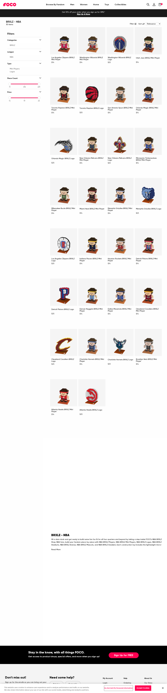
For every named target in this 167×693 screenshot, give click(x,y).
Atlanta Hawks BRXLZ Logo (91, 410)
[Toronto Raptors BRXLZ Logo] (91, 91)
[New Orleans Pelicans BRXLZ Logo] (120, 141)
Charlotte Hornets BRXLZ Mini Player (92, 360)
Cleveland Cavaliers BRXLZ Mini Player (147, 310)
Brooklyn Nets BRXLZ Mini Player (146, 360)
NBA (11, 57)
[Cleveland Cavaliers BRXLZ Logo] (63, 342)
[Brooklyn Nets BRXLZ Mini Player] (148, 342)
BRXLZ (12, 45)
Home (96, 4)
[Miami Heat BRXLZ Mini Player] (91, 191)
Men (72, 4)
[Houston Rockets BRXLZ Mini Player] (120, 241)
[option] (83, 13)
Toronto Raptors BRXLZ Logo (92, 108)
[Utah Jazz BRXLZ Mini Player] (148, 40)
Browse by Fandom (55, 4)
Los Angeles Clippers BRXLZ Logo (62, 260)
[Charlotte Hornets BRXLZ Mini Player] (91, 342)
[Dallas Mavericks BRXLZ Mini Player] (120, 292)
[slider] (9, 84)
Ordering (127, 683)
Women (83, 4)
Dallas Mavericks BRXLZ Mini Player (119, 310)
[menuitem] (55, 4)
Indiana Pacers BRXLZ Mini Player (91, 260)
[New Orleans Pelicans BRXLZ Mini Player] (91, 141)
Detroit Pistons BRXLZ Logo (62, 309)
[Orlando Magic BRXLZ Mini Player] (148, 91)
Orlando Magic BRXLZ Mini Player (147, 109)
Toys (107, 4)
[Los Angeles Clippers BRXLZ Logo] (63, 241)
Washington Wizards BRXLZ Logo (119, 58)
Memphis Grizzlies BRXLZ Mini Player (120, 209)
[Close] (163, 688)
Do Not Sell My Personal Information (118, 688)
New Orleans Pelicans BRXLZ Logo (120, 159)
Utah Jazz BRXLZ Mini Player (148, 58)
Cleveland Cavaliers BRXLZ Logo (62, 360)
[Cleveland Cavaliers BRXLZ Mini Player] (148, 292)
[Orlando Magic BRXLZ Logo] (63, 141)
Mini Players (15, 69)
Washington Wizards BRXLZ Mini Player (91, 58)
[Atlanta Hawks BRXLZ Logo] (91, 392)
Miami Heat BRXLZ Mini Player (92, 209)
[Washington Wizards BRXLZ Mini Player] (91, 40)
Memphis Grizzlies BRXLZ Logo (148, 209)
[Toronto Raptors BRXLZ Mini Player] (63, 91)
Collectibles (120, 4)
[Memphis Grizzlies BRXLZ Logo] (148, 191)
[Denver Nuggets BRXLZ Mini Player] (91, 292)
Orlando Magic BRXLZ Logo (62, 158)
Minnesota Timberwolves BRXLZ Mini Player (146, 159)
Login (105, 683)
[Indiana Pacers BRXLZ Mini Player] (91, 241)
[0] (159, 4)
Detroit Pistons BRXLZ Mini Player (146, 260)
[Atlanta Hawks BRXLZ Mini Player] (63, 392)
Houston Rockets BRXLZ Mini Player (119, 260)
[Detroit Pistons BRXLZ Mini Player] (148, 241)
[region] (83, 688)
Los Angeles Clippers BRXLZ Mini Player (62, 58)
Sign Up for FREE (123, 655)
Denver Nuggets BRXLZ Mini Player (91, 310)
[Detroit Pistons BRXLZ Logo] (63, 292)
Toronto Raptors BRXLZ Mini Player (62, 109)
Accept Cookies (143, 688)
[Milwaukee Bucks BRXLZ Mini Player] (63, 191)
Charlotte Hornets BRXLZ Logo (120, 360)
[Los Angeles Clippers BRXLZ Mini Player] (63, 40)
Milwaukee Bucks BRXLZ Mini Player (63, 209)
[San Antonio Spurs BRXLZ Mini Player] (120, 91)
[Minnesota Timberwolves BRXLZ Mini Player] (148, 141)
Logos (12, 72)
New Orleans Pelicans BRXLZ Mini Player (91, 159)
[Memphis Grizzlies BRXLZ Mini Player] (120, 191)
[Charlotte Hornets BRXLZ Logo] (120, 342)
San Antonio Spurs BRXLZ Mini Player (120, 109)
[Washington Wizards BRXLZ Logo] (120, 40)
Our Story (148, 683)
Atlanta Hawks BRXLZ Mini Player (62, 410)
